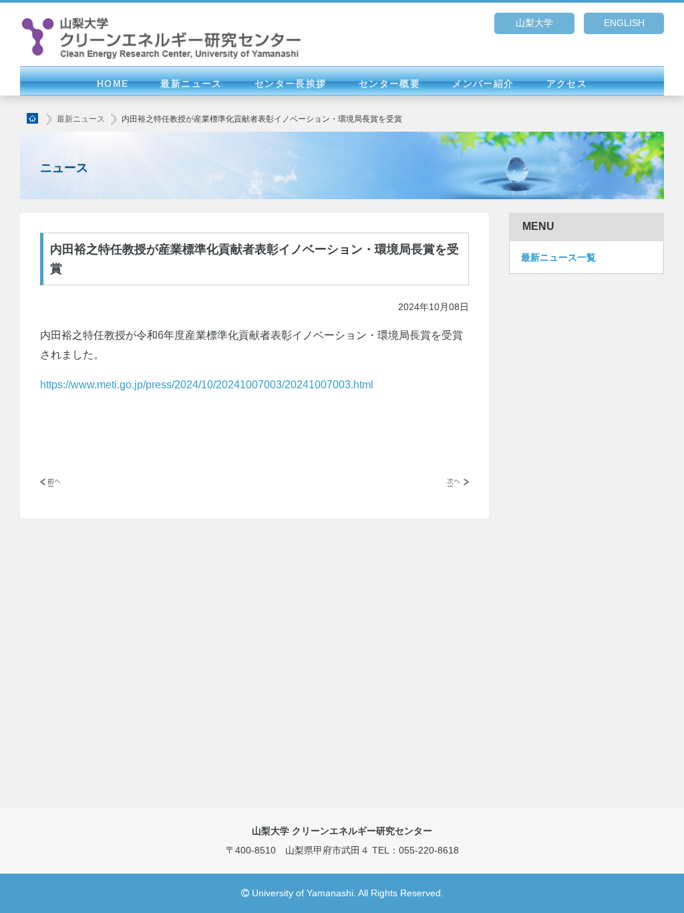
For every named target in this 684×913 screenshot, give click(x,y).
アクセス (567, 83)
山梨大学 (534, 22)
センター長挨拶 (290, 83)
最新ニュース (191, 83)
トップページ (33, 118)
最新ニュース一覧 (558, 257)
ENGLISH (624, 22)
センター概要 (389, 83)
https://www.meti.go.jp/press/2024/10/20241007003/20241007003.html (206, 384)
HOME (113, 83)
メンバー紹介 (483, 83)
